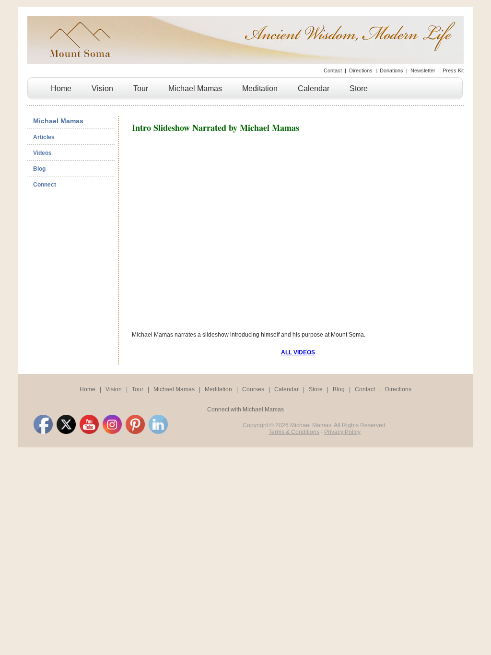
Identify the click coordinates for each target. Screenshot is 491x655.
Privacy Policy (342, 432)
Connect (44, 184)
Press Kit (453, 70)
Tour (140, 88)
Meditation (260, 88)
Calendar (313, 88)
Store (359, 88)
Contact (333, 70)
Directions (361, 70)
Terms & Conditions (294, 432)
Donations (391, 70)
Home (61, 88)
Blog (39, 168)
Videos (42, 153)
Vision (102, 88)
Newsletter (422, 70)
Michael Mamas (195, 88)
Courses (253, 389)
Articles (44, 137)
